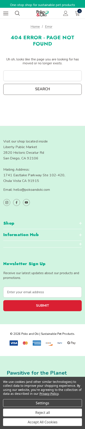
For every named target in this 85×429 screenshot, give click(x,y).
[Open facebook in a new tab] (16, 202)
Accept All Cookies (43, 422)
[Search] (17, 13)
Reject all (42, 412)
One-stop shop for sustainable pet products (42, 5)
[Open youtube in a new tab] (26, 202)
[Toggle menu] (5, 13)
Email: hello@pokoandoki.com (26, 189)
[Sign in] (65, 13)
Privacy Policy (48, 394)
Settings (42, 403)
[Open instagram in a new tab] (6, 202)
